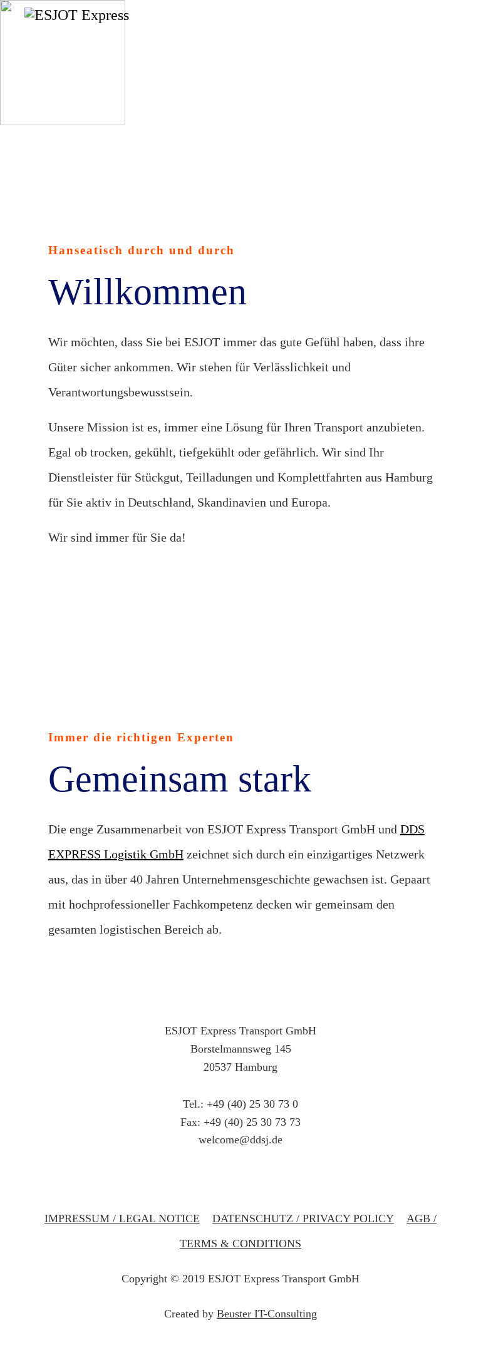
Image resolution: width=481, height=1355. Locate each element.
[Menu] (449, 56)
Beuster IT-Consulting (267, 1313)
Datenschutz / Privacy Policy (303, 1218)
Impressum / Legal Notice (122, 1218)
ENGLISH (443, 113)
